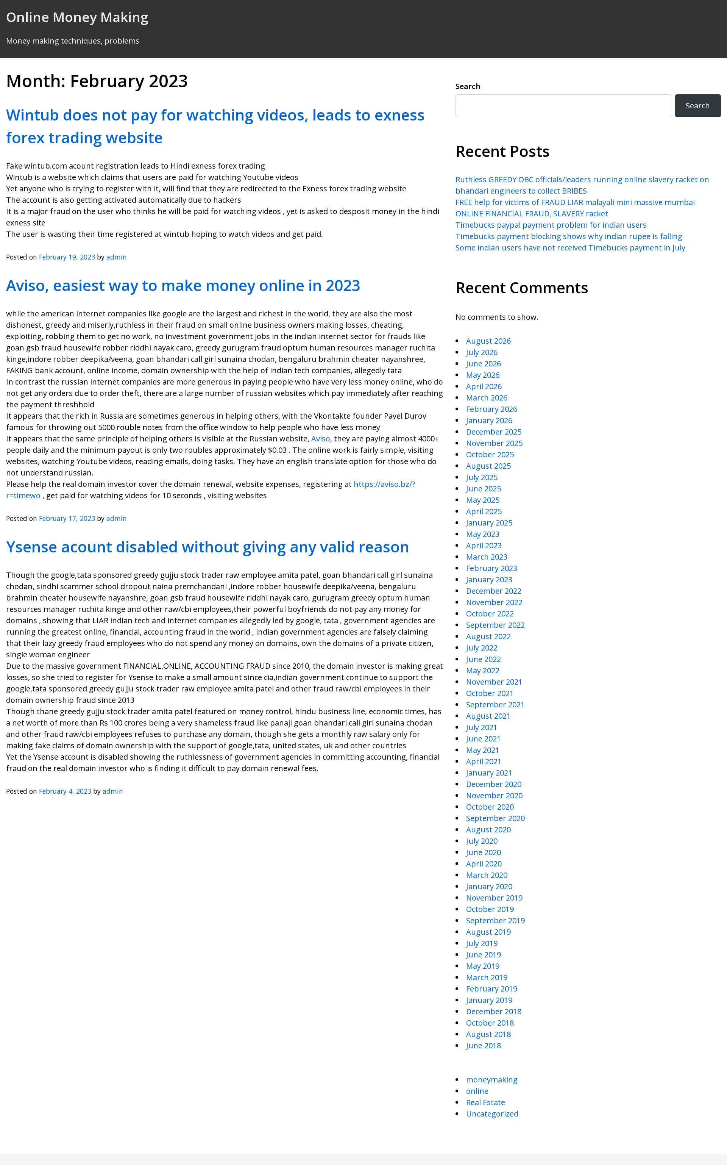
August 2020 (488, 829)
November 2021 (494, 682)
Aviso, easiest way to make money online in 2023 (183, 285)
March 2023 (486, 557)
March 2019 (486, 977)
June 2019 (483, 954)
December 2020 (493, 784)
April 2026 (484, 386)
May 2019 (482, 966)
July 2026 (482, 352)
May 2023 (482, 534)
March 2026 (486, 398)
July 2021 (482, 727)
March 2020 (486, 875)
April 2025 (484, 511)
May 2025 (482, 500)
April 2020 (484, 864)
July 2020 (482, 841)
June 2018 (483, 1045)
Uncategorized (492, 1114)
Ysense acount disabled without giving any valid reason (207, 546)
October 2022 (490, 613)
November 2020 (494, 795)
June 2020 (483, 852)
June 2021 (483, 738)
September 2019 (495, 920)
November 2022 (494, 602)
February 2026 (491, 409)
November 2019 (494, 898)
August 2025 (488, 466)
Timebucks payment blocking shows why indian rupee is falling (569, 236)
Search (468, 86)
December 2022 (493, 591)
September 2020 (495, 818)
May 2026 (482, 375)
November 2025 (494, 443)
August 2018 (488, 1034)
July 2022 (482, 648)
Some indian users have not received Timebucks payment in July (570, 247)
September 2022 (495, 625)
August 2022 (488, 636)
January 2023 (489, 579)
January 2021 (489, 773)
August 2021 (488, 716)
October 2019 (490, 909)
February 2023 (491, 568)
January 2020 (489, 886)
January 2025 (489, 523)
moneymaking (492, 1079)
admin (116, 256)
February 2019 (491, 989)
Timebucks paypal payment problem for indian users (551, 225)
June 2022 (483, 659)
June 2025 (483, 488)
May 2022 (482, 670)
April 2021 (484, 761)
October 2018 (490, 1023)
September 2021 (495, 704)
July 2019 (482, 943)
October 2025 (490, 454)
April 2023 (484, 545)
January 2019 (489, 1000)
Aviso (320, 438)
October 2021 (490, 693)
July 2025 (482, 477)
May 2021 (482, 750)
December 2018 (493, 1011)
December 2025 (493, 432)
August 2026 (488, 341)
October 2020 (490, 807)
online (477, 1091)
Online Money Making (77, 17)
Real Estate (485, 1102)
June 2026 (483, 363)
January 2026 (489, 420)
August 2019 (488, 932)
